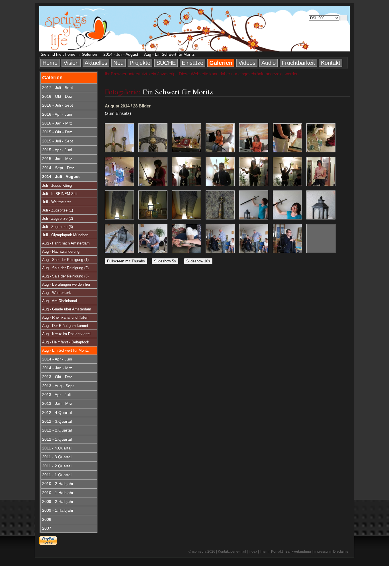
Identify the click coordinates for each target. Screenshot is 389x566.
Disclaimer (341, 551)
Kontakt (330, 63)
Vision (71, 63)
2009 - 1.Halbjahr (57, 510)
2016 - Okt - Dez (57, 96)
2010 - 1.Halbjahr (57, 492)
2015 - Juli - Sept (57, 141)
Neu (118, 63)
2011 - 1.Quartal (56, 474)
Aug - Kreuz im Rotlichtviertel (66, 334)
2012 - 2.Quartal (57, 430)
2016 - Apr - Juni (57, 114)
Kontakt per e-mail (232, 551)
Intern (264, 551)
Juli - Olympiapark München (65, 235)
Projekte (140, 63)
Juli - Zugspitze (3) (57, 227)
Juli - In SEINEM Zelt (59, 194)
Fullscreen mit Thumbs (126, 261)
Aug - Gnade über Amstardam (66, 309)
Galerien (89, 54)
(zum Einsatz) (118, 113)
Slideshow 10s (198, 261)
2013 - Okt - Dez (57, 376)
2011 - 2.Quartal (56, 466)
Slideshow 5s (165, 261)
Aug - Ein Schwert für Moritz (65, 350)
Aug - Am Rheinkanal (59, 301)
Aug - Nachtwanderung (60, 251)
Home (50, 63)
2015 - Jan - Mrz (57, 158)
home (70, 54)
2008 (46, 519)
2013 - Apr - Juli (56, 394)
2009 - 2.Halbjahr (57, 501)
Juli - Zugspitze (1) (57, 210)
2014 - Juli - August (120, 54)
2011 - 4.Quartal (56, 448)
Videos (246, 63)
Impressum (322, 551)
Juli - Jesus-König (57, 185)
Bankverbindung (298, 551)
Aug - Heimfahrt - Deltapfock (65, 342)
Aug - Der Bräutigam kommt (65, 326)
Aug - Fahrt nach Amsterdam (66, 243)
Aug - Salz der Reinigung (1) (65, 260)
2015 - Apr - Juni (57, 150)
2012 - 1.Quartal (57, 439)
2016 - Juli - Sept (57, 105)
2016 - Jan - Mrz (57, 123)
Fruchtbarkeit (298, 63)
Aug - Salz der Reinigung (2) (65, 268)
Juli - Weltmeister (56, 202)
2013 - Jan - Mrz (57, 403)
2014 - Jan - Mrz (57, 368)
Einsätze (192, 63)
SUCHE (166, 63)
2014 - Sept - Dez (58, 167)
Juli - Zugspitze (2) (57, 218)
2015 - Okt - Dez (57, 132)
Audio (268, 63)
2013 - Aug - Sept (58, 385)
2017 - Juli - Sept (57, 87)
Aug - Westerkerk (56, 293)
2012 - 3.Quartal (57, 421)
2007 (46, 528)
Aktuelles (96, 63)
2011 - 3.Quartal (56, 457)
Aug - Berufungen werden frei (66, 284)
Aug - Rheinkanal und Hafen (65, 317)
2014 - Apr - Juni (57, 359)
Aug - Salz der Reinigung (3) (65, 276)
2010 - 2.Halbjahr (57, 483)
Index (253, 551)
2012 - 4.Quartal (57, 412)
